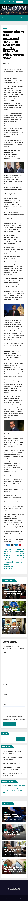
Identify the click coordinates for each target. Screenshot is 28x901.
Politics (5, 28)
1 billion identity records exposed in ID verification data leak (14, 817)
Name (5, 685)
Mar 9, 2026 (8, 871)
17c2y (1, 898)
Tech (5, 812)
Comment (6, 652)
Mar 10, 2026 (8, 837)
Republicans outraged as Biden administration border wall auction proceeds (19, 555)
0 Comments (18, 819)
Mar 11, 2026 (8, 819)
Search (4, 733)
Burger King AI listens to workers (12, 763)
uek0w (18, 898)
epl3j (7, 898)
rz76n (12, 898)
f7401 (15, 898)
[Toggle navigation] (25, 17)
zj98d (21, 898)
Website (5, 704)
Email (5, 694)
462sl (4, 898)
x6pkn (9, 898)
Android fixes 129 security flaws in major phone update (13, 834)
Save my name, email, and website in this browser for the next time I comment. (14, 718)
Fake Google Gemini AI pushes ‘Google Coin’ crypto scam (13, 869)
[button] (18, 17)
